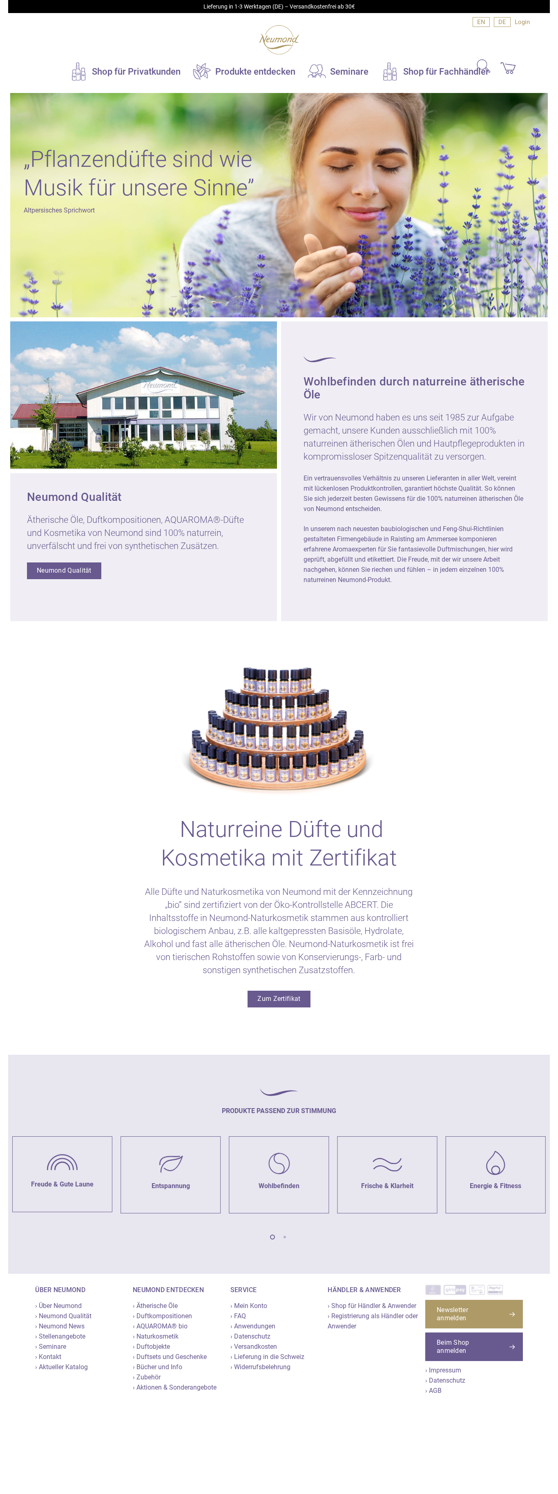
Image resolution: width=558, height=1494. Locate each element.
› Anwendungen (252, 1326)
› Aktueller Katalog (61, 1367)
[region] (279, 1170)
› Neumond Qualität (63, 1316)
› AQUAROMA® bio (160, 1326)
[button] (64, 570)
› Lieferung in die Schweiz (267, 1357)
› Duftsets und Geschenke (170, 1357)
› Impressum (443, 1370)
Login (522, 22)
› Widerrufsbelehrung (260, 1367)
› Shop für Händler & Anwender (372, 1306)
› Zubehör (147, 1377)
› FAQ (238, 1316)
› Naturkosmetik (156, 1336)
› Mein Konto (248, 1306)
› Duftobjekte (151, 1346)
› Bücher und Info (157, 1367)
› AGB (433, 1390)
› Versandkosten (253, 1346)
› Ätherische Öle (155, 1306)
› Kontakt (48, 1357)
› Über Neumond (58, 1306)
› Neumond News (60, 1326)
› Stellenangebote (60, 1336)
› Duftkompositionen (162, 1316)
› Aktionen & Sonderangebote (175, 1387)
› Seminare (50, 1346)
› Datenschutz (250, 1336)
